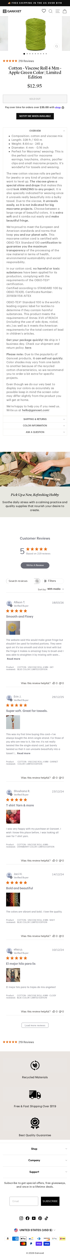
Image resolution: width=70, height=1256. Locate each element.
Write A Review (35, 565)
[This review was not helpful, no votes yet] (60, 683)
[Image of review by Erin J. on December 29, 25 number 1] (13, 722)
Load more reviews (35, 1025)
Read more (13, 658)
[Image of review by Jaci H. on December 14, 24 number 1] (13, 899)
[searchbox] (20, 581)
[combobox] (51, 589)
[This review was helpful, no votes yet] (54, 683)
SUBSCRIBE (50, 1201)
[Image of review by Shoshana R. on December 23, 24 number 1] (13, 817)
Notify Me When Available (35, 116)
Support (34, 1171)
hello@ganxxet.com (35, 410)
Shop (34, 1148)
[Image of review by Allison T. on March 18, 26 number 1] (13, 628)
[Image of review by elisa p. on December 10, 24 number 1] (13, 975)
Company (34, 1160)
